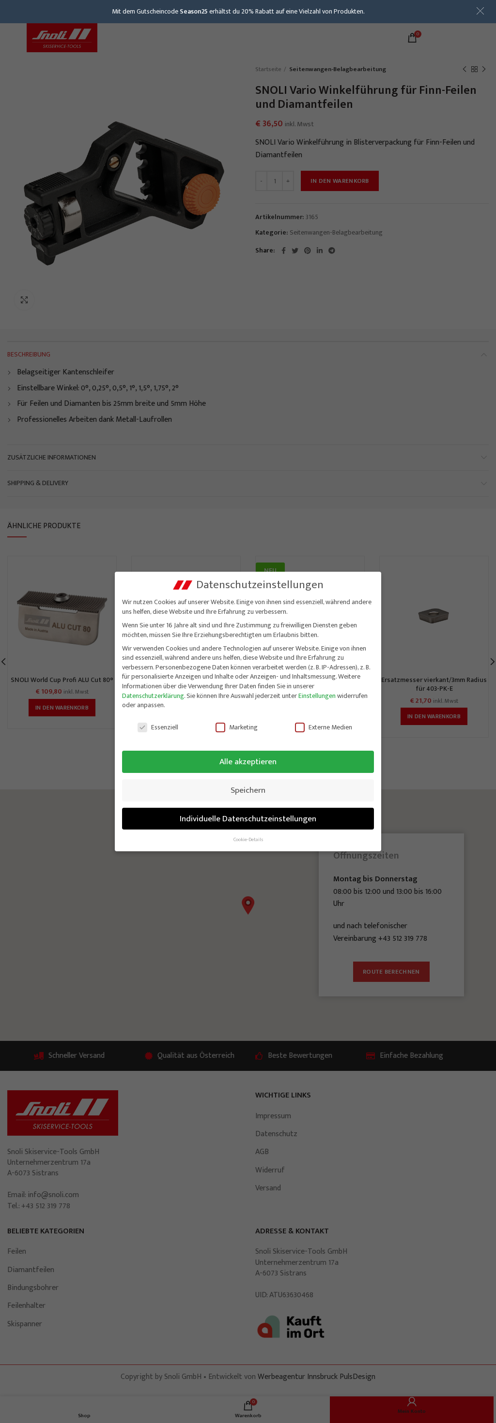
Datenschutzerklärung (153, 695)
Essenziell (164, 727)
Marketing (243, 727)
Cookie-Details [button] (248, 839)
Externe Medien (330, 727)
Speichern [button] (248, 790)
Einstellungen (317, 695)
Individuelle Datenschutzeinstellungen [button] (248, 819)
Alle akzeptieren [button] (248, 762)
